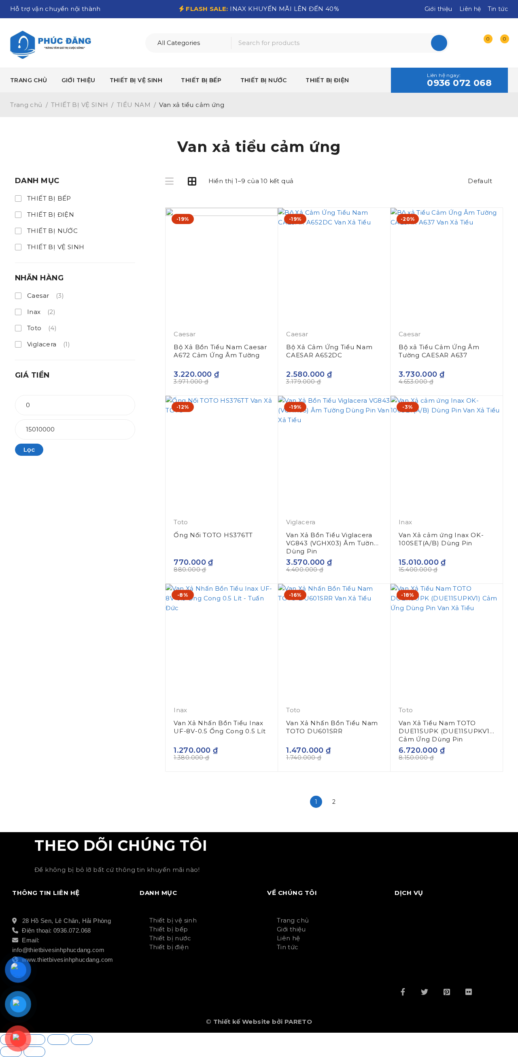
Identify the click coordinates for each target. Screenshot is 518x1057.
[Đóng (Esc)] (82, 1039)
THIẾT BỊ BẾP (49, 198)
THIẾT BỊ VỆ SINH (79, 105)
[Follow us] (424, 992)
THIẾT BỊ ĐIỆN (50, 214)
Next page (352, 802)
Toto (42, 328)
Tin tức (498, 9)
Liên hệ (470, 9)
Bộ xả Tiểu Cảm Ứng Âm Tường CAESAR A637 (439, 351)
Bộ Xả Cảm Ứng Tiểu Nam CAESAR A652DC (329, 351)
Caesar (45, 295)
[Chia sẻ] (58, 1039)
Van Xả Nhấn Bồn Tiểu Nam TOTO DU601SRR (332, 727)
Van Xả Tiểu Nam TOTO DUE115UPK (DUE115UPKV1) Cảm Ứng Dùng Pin (445, 731)
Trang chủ (26, 105)
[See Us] (447, 992)
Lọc (29, 449)
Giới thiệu (438, 9)
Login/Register (466, 43)
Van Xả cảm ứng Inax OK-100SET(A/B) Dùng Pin (441, 539)
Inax (41, 312)
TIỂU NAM (134, 105)
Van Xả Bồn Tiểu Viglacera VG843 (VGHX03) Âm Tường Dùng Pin (332, 543)
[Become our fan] (403, 992)
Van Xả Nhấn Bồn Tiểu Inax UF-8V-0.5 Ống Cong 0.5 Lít (220, 727)
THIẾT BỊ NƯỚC (52, 231)
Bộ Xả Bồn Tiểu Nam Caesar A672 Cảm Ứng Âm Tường (220, 351)
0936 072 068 (459, 83)
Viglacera (48, 344)
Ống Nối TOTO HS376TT (213, 535)
